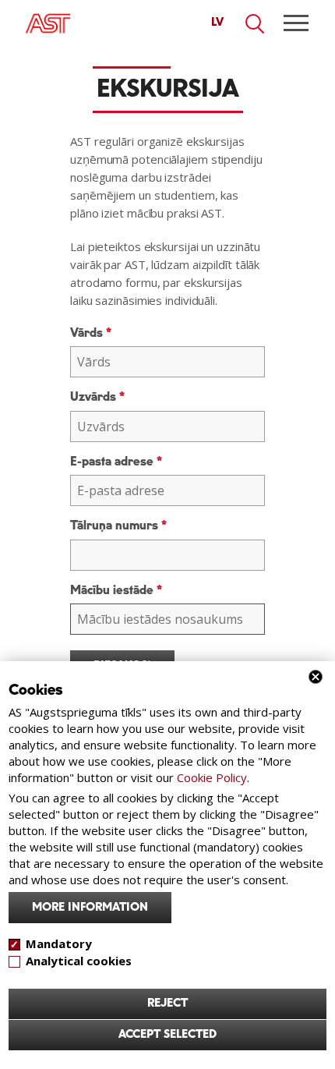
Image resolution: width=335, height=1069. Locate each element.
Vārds (90, 333)
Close (315, 676)
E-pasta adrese (116, 462)
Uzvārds (97, 397)
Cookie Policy (212, 777)
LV (217, 22)
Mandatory (59, 943)
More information (90, 907)
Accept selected (167, 1034)
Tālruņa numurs (118, 526)
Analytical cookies (79, 960)
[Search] (255, 24)
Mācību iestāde (116, 590)
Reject (167, 1003)
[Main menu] (296, 23)
